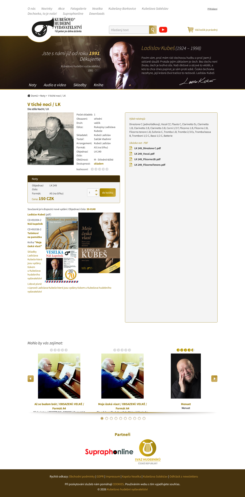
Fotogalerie (78, 9)
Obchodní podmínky (82, 476)
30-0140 (91, 209)
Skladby (79, 84)
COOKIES (118, 484)
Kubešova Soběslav (155, 9)
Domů (34, 95)
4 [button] (116, 418)
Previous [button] (31, 378)
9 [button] (139, 418)
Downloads (96, 14)
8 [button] (135, 418)
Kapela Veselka (131, 476)
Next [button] (214, 378)
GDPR (100, 476)
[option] (59, 378)
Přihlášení (212, 8)
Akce (61, 9)
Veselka (97, 9)
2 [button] (107, 418)
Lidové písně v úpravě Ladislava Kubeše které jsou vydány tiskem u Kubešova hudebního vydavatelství (69, 287)
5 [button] (121, 418)
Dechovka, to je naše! (42, 14)
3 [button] (111, 418)
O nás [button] (32, 9)
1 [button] (102, 418)
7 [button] (130, 418)
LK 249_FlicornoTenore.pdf (149, 164)
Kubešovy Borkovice (122, 9)
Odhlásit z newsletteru (184, 476)
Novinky (46, 9)
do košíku (107, 192)
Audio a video (55, 84)
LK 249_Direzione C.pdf (147, 148)
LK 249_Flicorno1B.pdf (147, 159)
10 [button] (144, 418)
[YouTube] (163, 30)
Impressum (113, 476)
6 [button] (125, 418)
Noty (32, 84)
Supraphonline (73, 14)
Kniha (98, 84)
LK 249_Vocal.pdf (144, 153)
